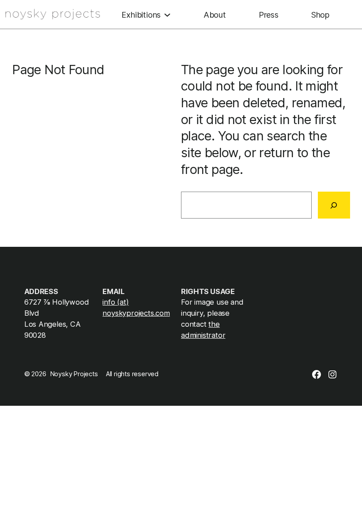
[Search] (334, 205)
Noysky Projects (74, 374)
